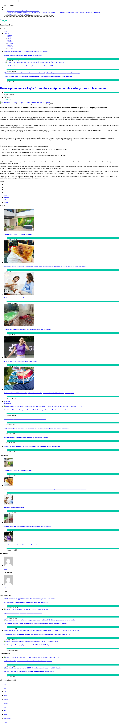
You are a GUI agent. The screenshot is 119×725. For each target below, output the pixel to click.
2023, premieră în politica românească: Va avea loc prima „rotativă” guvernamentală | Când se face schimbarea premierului (36, 428)
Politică (9, 45)
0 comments (7, 99)
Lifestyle (10, 42)
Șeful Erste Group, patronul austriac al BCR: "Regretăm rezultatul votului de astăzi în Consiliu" (29, 671)
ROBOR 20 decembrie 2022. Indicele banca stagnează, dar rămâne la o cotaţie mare (26, 437)
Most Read (7, 401)
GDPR (5, 722)
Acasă (5, 32)
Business (10, 47)
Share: (2, 181)
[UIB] (3, 20)
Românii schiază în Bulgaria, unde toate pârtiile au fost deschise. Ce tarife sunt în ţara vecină (28, 661)
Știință (9, 37)
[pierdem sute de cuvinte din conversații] (19, 294)
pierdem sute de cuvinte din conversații (18, 14)
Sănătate (9, 35)
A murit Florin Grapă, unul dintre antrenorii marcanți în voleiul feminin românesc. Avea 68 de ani (29, 66)
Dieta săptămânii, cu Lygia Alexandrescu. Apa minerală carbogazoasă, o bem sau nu (53, 88)
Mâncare (6, 197)
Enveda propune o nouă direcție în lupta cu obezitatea (23, 11)
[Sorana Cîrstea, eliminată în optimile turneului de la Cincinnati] (19, 357)
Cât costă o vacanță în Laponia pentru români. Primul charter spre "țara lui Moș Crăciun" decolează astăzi (32, 446)
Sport (9, 38)
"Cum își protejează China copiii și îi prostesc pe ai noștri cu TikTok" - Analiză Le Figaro (27, 644)
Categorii (6, 33)
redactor (6, 588)
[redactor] (8, 584)
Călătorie (10, 43)
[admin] (8, 565)
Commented (7, 403)
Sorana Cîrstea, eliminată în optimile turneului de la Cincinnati (20, 361)
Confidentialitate (7, 718)
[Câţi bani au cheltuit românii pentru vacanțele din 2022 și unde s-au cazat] (26, 609)
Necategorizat (11, 48)
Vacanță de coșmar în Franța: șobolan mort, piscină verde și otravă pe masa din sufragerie (27, 329)
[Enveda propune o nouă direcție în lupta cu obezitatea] (19, 230)
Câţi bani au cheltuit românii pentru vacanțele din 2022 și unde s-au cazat (23, 613)
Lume (9, 40)
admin (5, 96)
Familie (6, 196)
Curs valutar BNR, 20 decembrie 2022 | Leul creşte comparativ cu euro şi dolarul (25, 419)
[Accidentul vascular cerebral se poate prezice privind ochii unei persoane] (26, 51)
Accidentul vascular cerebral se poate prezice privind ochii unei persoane (23, 55)
